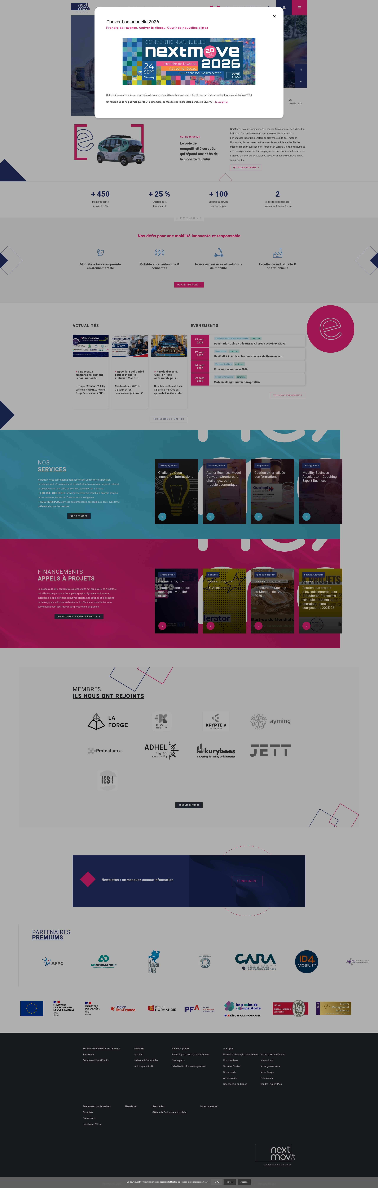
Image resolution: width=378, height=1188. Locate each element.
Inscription (221, 102)
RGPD (216, 1182)
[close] (274, 16)
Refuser (230, 1182)
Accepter (244, 1182)
